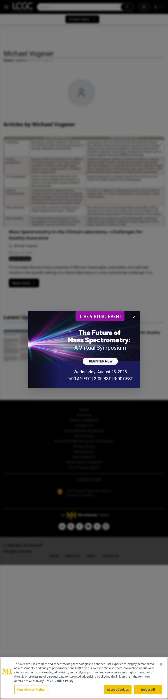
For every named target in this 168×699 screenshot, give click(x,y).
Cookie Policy (64, 681)
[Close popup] (134, 317)
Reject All (148, 690)
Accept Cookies (118, 690)
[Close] (161, 664)
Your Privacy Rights (31, 690)
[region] (84, 678)
